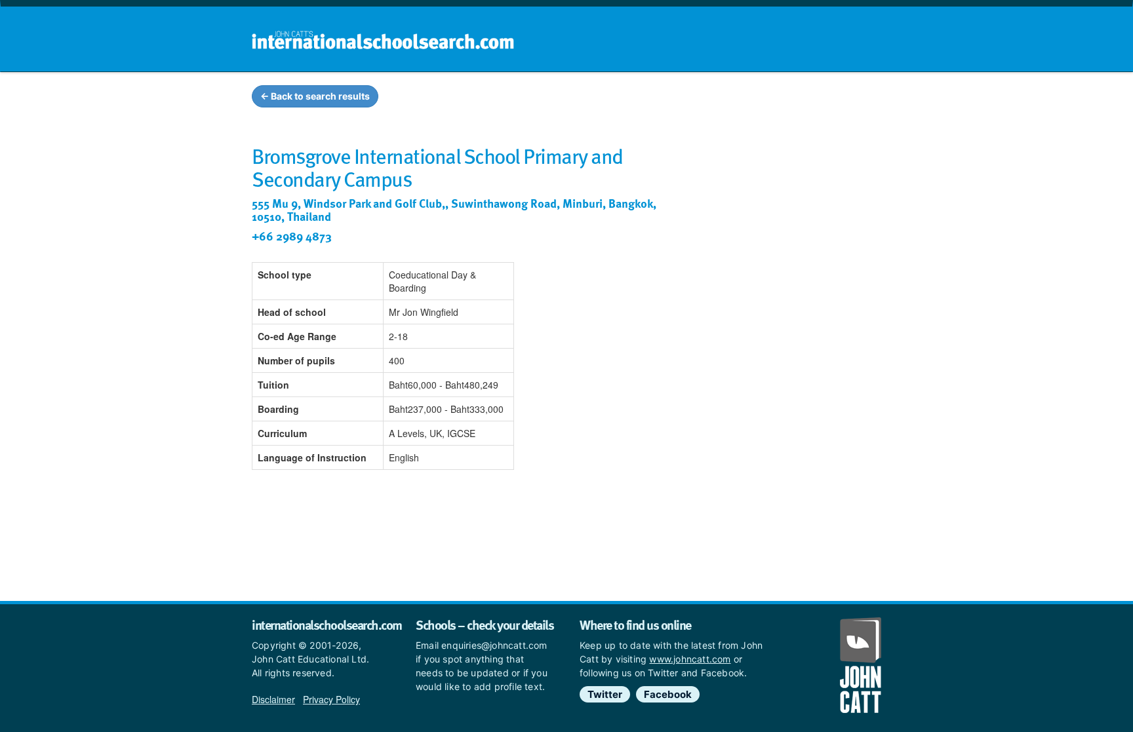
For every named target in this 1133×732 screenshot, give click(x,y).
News (856, 98)
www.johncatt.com (689, 659)
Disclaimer (273, 699)
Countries (794, 98)
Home (538, 98)
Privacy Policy (331, 699)
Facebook (668, 694)
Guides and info (709, 98)
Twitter (604, 694)
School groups (612, 98)
